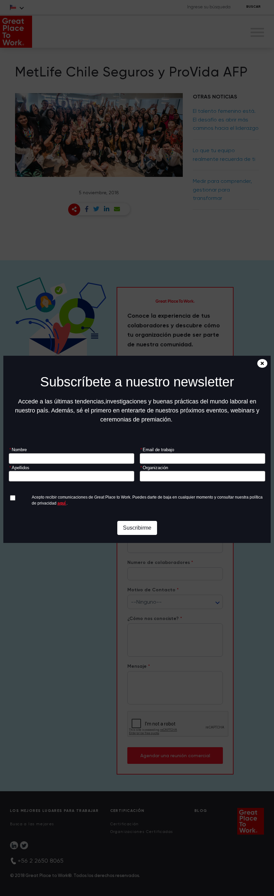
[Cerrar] (262, 363)
